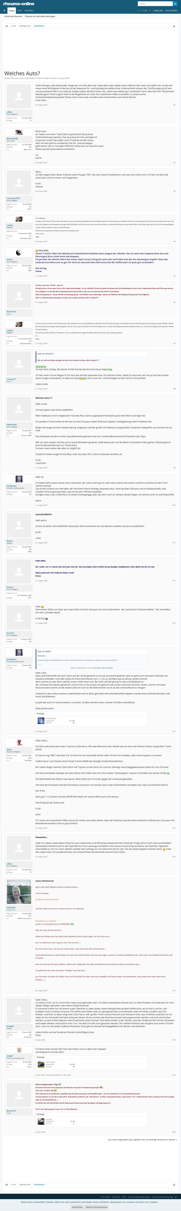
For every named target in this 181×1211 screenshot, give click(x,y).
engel (10, 1056)
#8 (174, 389)
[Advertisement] (90, 49)
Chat (19, 10)
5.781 (29, 916)
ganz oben (27, 149)
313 (30, 236)
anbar (10, 259)
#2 (174, 162)
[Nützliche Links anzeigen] (174, 26)
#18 (174, 1040)
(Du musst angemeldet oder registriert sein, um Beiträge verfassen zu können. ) (142, 1139)
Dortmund (27, 1037)
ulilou (54, 78)
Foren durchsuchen (13, 16)
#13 (174, 623)
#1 (174, 105)
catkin (10, 225)
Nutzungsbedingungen (139, 1197)
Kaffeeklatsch (30, 78)
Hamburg (28, 760)
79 (30, 120)
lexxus (10, 587)
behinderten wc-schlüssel (46, 921)
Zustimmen (77, 1207)
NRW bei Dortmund (24, 918)
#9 (174, 468)
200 (30, 147)
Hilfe (124, 1197)
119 (30, 433)
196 (30, 494)
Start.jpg (49, 1119)
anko (9, 749)
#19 (174, 1075)
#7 (174, 343)
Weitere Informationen (96, 1207)
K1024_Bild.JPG (51, 718)
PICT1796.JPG (50, 1062)
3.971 (29, 598)
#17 (174, 990)
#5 (174, 276)
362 (30, 1035)
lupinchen (12, 424)
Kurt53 (10, 633)
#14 (174, 731)
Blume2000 (12, 138)
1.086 (29, 758)
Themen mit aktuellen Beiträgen (40, 16)
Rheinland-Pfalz (25, 238)
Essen (29, 1067)
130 (30, 207)
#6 (174, 302)
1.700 (29, 1064)
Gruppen (29, 10)
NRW (29, 270)
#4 (174, 241)
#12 (174, 580)
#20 (174, 1132)
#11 (174, 543)
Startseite (105, 1197)
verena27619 (13, 198)
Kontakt (116, 1197)
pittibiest (12, 486)
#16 (174, 857)
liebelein (11, 907)
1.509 (29, 268)
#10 (174, 505)
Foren (11, 11)
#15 (174, 828)
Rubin (10, 541)
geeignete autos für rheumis (47, 899)
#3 (174, 191)
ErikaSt (10, 1026)
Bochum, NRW (26, 435)
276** (29, 209)
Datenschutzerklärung (162, 1197)
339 (30, 549)
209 (30, 641)
